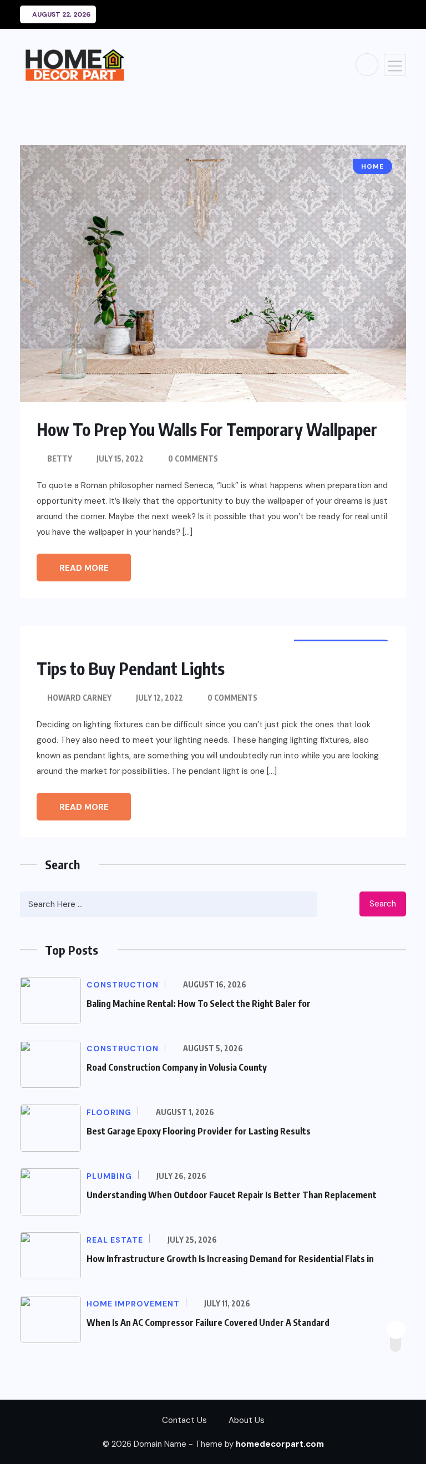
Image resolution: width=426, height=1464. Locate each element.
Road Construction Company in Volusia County (177, 1067)
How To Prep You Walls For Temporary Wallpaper (207, 429)
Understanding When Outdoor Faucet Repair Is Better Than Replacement (232, 1194)
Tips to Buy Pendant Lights (131, 668)
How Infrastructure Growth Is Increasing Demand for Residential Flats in (230, 1258)
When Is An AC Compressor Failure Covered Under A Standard (208, 1322)
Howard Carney (79, 697)
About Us (247, 1420)
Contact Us (184, 1420)
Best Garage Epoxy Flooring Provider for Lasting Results (199, 1131)
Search (382, 903)
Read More (84, 568)
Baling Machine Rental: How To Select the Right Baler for (199, 1003)
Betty (59, 458)
